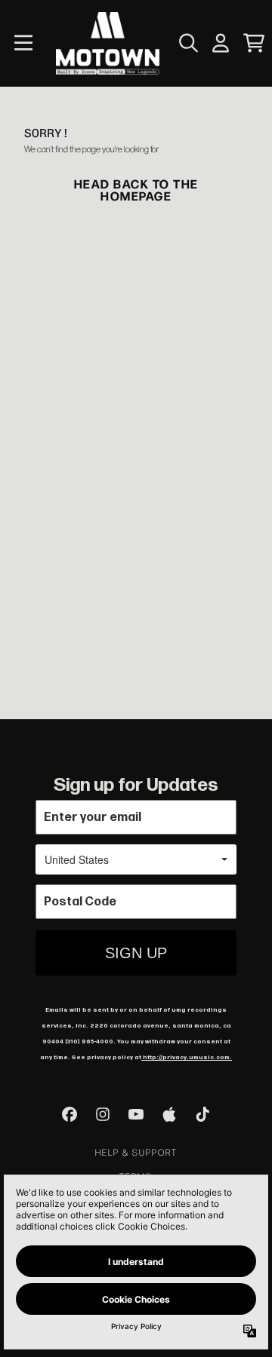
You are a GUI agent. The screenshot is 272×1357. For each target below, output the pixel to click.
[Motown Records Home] (107, 43)
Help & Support (136, 1152)
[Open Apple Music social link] (169, 1114)
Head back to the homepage (136, 189)
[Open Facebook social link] (69, 1114)
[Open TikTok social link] (202, 1114)
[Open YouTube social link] (136, 1114)
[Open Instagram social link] (102, 1114)
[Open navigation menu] (23, 43)
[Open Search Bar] (187, 43)
